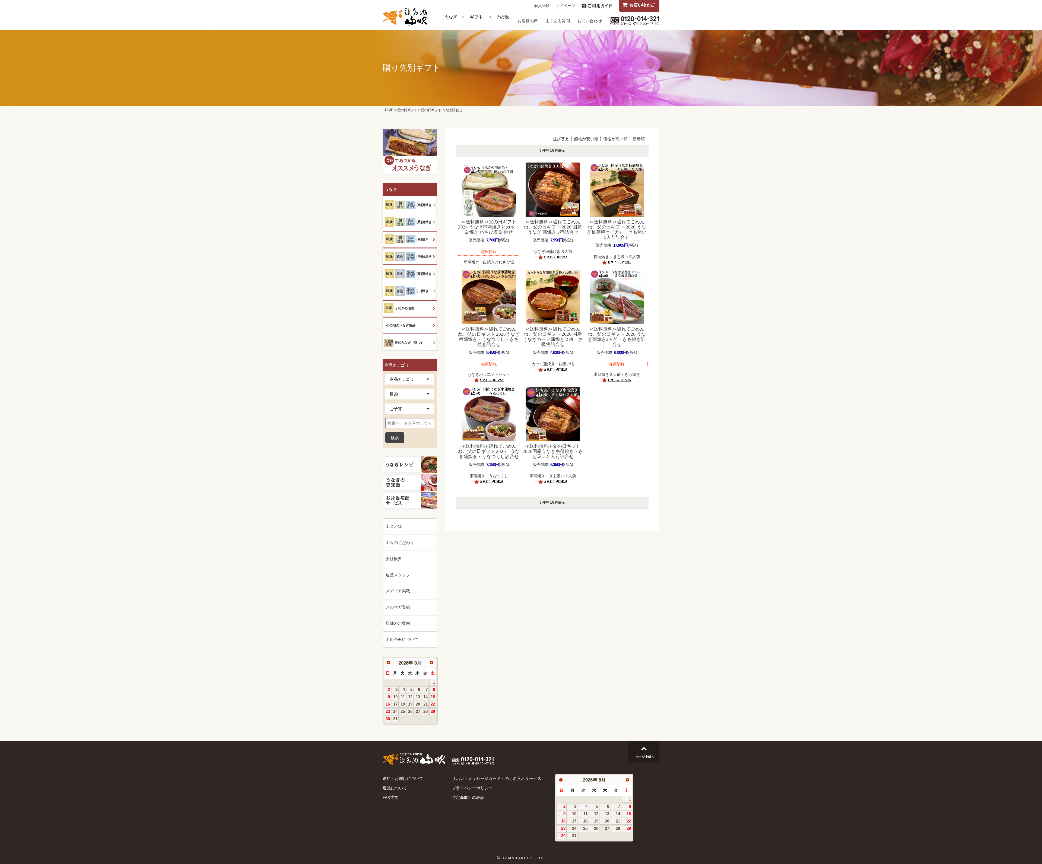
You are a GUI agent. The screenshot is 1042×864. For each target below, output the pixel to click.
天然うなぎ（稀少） (409, 343)
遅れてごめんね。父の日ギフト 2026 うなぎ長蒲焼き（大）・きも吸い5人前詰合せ (617, 229)
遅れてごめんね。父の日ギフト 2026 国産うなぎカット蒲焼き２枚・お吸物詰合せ (553, 336)
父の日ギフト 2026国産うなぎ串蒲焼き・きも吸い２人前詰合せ (553, 451)
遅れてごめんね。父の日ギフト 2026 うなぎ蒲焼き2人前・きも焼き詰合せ (617, 336)
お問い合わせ (589, 20)
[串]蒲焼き (424, 205)
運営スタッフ (398, 575)
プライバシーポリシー (472, 787)
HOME (388, 110)
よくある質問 (557, 20)
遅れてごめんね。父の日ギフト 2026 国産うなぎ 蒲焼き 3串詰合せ (553, 227)
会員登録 (541, 5)
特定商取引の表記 (468, 797)
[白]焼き (422, 239)
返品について (395, 787)
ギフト (476, 16)
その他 (502, 16)
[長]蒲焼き (424, 222)
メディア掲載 (398, 591)
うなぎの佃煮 (404, 308)
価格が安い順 (586, 138)
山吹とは (394, 526)
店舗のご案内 (398, 623)
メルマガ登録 (398, 607)
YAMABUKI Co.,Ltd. (524, 858)
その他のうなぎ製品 (400, 325)
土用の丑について (402, 639)
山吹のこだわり (400, 542)
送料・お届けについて (403, 778)
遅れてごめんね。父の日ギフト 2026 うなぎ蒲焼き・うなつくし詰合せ (489, 451)
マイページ (565, 5)
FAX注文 (390, 797)
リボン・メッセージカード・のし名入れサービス (496, 778)
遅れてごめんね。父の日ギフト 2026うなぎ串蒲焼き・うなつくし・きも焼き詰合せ (489, 336)
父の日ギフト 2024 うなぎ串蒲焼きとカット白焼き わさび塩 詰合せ (489, 227)
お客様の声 (527, 20)
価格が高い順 (615, 138)
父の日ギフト (407, 110)
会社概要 (394, 558)
